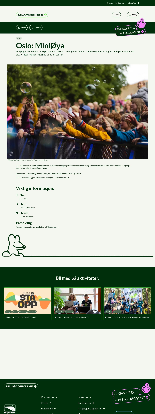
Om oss (110, 3)
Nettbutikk (131, 3)
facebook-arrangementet (47, 178)
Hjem (23, 27)
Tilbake (38, 27)
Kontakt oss (120, 3)
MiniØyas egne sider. (72, 173)
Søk (117, 14)
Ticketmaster (52, 227)
